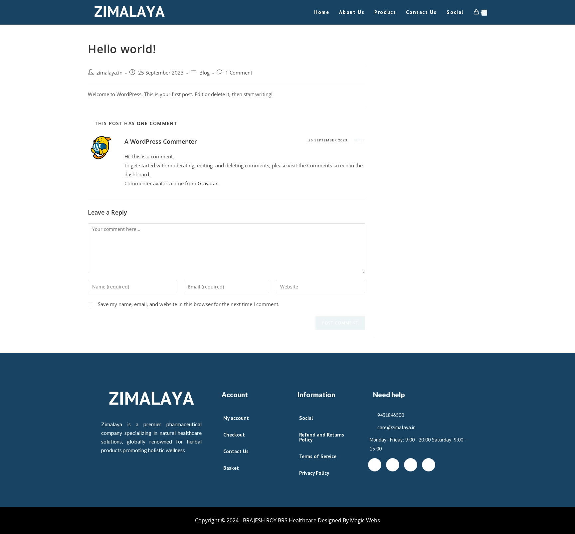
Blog (204, 73)
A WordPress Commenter (160, 141)
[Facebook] (374, 464)
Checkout (234, 435)
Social (306, 418)
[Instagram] (428, 464)
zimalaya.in (109, 73)
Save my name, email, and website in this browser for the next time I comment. (189, 304)
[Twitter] (392, 464)
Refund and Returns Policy (321, 437)
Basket (231, 468)
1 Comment (238, 73)
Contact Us (236, 451)
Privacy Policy (314, 473)
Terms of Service (317, 456)
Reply (359, 140)
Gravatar (208, 183)
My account (236, 418)
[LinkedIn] (410, 464)
